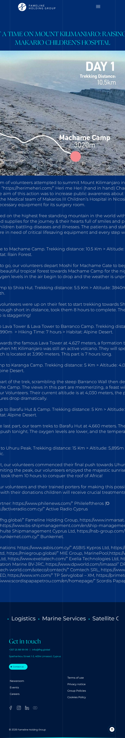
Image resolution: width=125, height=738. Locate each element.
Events (14, 687)
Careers (15, 694)
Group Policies (76, 690)
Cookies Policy (76, 697)
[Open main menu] (98, 6)
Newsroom (17, 681)
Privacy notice (76, 684)
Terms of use (75, 677)
